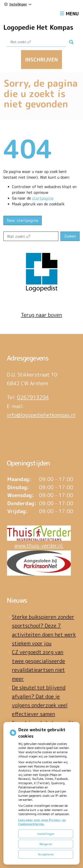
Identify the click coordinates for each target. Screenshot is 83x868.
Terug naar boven (41, 314)
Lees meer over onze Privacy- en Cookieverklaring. (42, 822)
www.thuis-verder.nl (39, 545)
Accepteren (46, 854)
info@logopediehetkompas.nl (41, 415)
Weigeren (45, 844)
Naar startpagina (22, 220)
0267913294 (33, 397)
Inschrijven (41, 59)
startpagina (42, 198)
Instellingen (45, 834)
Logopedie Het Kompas (38, 27)
